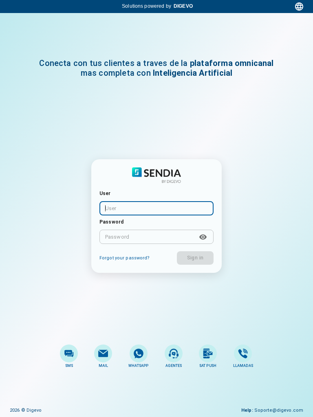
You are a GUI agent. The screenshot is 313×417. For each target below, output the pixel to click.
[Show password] (203, 237)
